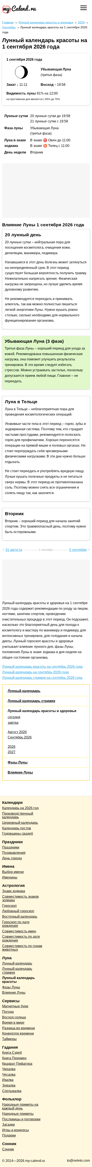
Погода (8, 1012)
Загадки (8, 1124)
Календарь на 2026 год (20, 808)
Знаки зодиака (13, 891)
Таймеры (9, 1039)
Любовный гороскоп (18, 911)
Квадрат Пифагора (17, 1063)
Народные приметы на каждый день (20, 1106)
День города (12, 858)
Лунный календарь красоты (18, 979)
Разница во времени (18, 1028)
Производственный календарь (17, 815)
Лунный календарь (24, 691)
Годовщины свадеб (17, 833)
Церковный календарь (20, 822)
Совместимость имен (19, 931)
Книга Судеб (12, 1052)
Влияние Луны (20, 772)
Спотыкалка (11, 1091)
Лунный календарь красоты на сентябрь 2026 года (42, 666)
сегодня (14, 717)
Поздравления (13, 852)
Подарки (9, 1135)
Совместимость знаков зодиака (20, 898)
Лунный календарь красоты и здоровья (42, 711)
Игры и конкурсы (15, 1130)
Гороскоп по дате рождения (16, 924)
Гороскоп (9, 906)
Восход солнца (14, 1017)
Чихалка (8, 1069)
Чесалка (8, 1074)
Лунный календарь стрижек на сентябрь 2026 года (42, 678)
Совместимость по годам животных (22, 948)
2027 (11, 752)
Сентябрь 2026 (20, 737)
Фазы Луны (18, 762)
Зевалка (8, 1085)
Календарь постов (16, 828)
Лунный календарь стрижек (31, 701)
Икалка (7, 1080)
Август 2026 (17, 732)
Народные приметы (18, 1113)
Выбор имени (13, 872)
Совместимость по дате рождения (21, 938)
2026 (11, 746)
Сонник (8, 1149)
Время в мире (13, 1022)
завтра (13, 722)
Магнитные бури (15, 1006)
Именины (9, 877)
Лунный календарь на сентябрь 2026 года (35, 672)
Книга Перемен (14, 1058)
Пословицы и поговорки (21, 1119)
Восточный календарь (19, 916)
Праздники (10, 847)
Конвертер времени (18, 1033)
